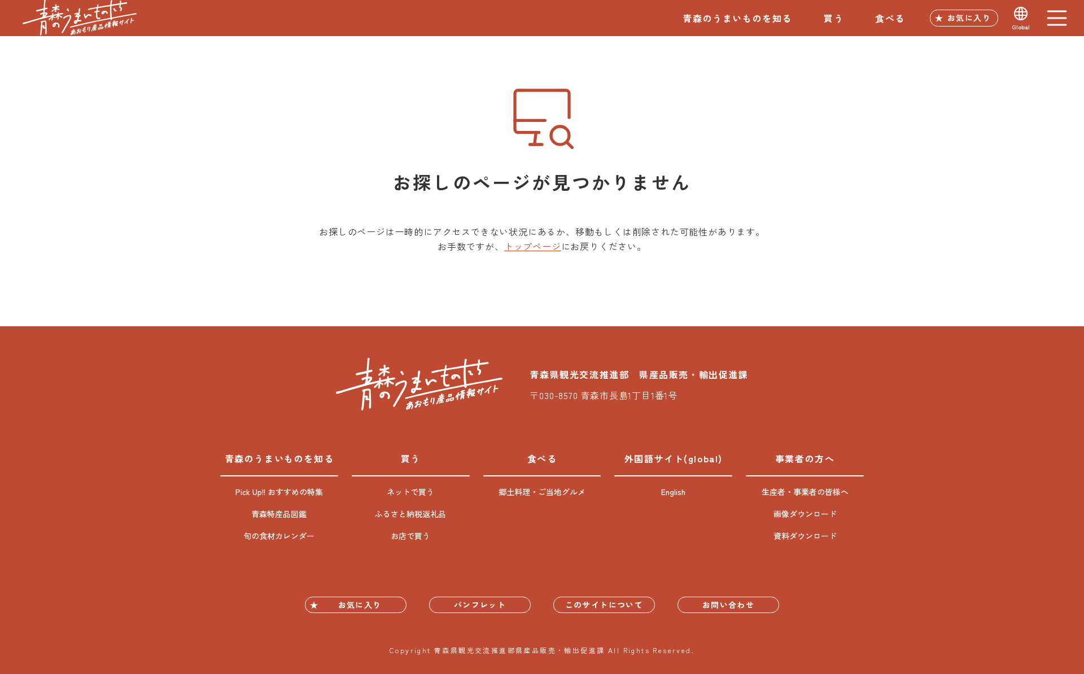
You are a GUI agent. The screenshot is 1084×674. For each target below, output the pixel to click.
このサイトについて (604, 604)
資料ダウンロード (805, 535)
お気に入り (969, 17)
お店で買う (410, 535)
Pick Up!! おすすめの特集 (279, 491)
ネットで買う (410, 491)
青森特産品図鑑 (279, 513)
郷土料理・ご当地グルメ (542, 491)
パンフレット (480, 604)
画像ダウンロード (805, 513)
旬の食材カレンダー (278, 535)
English (673, 491)
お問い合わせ (728, 604)
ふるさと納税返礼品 (410, 513)
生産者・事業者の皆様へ (805, 491)
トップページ (532, 246)
